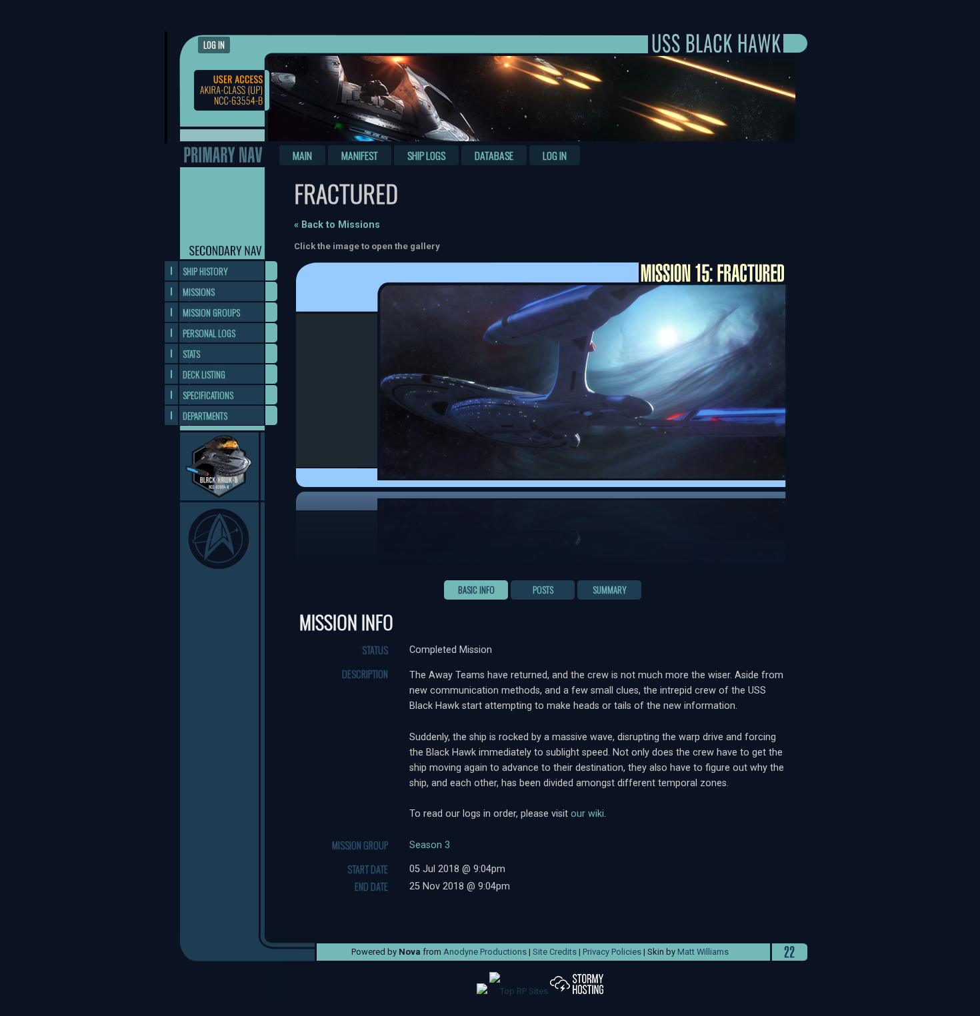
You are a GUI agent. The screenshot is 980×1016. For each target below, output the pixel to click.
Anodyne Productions (485, 952)
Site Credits (555, 952)
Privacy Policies (612, 952)
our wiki (587, 813)
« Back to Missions (337, 225)
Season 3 (429, 845)
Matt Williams (703, 952)
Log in (214, 45)
